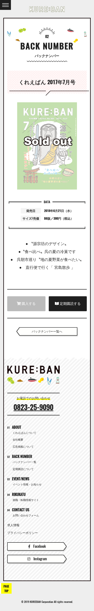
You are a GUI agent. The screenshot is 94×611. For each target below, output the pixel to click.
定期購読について (23, 469)
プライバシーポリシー (22, 533)
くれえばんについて (24, 432)
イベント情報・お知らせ (27, 484)
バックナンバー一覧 (24, 462)
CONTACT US (18, 510)
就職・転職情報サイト (26, 500)
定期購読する (70, 304)
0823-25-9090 (33, 407)
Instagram (40, 559)
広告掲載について (23, 446)
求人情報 (13, 525)
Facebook (39, 546)
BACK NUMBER (19, 456)
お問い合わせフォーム (26, 515)
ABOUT (14, 427)
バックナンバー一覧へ (47, 331)
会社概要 (18, 439)
